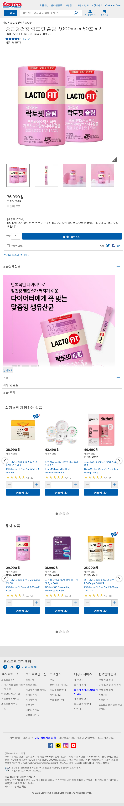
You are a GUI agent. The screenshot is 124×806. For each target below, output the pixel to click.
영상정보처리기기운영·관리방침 (76, 737)
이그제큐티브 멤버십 (36, 689)
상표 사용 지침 (106, 737)
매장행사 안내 (81, 698)
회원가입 (30, 679)
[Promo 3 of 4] (63, 514)
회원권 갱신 (31, 684)
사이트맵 (15, 737)
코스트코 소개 (10, 674)
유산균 (28, 22)
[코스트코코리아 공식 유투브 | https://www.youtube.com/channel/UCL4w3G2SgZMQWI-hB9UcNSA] (73, 746)
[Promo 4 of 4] (67, 514)
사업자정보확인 (104, 762)
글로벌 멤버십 (33, 714)
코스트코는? (7, 679)
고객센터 (56, 674)
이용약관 (27, 737)
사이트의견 (55, 694)
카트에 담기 (23, 492)
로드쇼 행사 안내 (82, 703)
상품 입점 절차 (105, 689)
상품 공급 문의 (105, 679)
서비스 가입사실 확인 (15, 786)
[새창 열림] (8, 769)
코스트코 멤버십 (36, 674)
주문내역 (30, 704)
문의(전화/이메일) (59, 684)
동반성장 (103, 699)
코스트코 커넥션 (9, 703)
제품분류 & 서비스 (10, 698)
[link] (108, 245)
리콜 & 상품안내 (58, 689)
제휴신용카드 (32, 709)
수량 (8, 235)
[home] (12, 5)
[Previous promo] (5, 461)
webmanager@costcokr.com (42, 762)
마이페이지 (31, 699)
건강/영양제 (16, 22)
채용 (3, 708)
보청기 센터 (80, 684)
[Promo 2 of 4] (60, 514)
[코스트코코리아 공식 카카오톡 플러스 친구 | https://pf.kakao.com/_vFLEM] (58, 746)
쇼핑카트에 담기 (72, 236)
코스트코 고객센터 (17, 661)
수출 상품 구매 (57, 699)
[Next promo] (119, 461)
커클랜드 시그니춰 (10, 693)
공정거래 (103, 694)
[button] (78, 13)
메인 (5, 22)
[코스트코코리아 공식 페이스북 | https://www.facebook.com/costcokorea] (51, 746)
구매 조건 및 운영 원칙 (109, 684)
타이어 (77, 708)
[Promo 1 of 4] (56, 514)
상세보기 (8, 370)
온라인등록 (31, 694)
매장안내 (78, 679)
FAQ (52, 679)
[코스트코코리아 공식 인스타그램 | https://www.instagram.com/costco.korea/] (66, 746)
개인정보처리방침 (45, 737)
